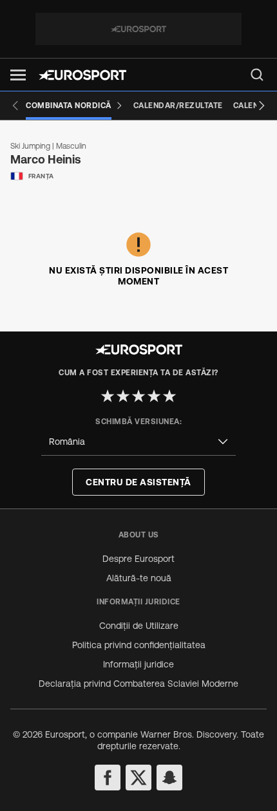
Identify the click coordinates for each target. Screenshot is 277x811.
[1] (107, 396)
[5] (169, 396)
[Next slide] (261, 105)
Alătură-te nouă (138, 578)
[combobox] (138, 442)
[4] (154, 396)
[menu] (257, 75)
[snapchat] (169, 777)
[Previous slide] (15, 105)
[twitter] (138, 777)
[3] (138, 396)
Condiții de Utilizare (138, 625)
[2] (123, 396)
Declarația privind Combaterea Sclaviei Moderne (138, 683)
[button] (18, 75)
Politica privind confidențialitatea (138, 645)
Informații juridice (138, 664)
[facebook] (107, 777)
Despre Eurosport (138, 559)
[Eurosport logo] (82, 75)
